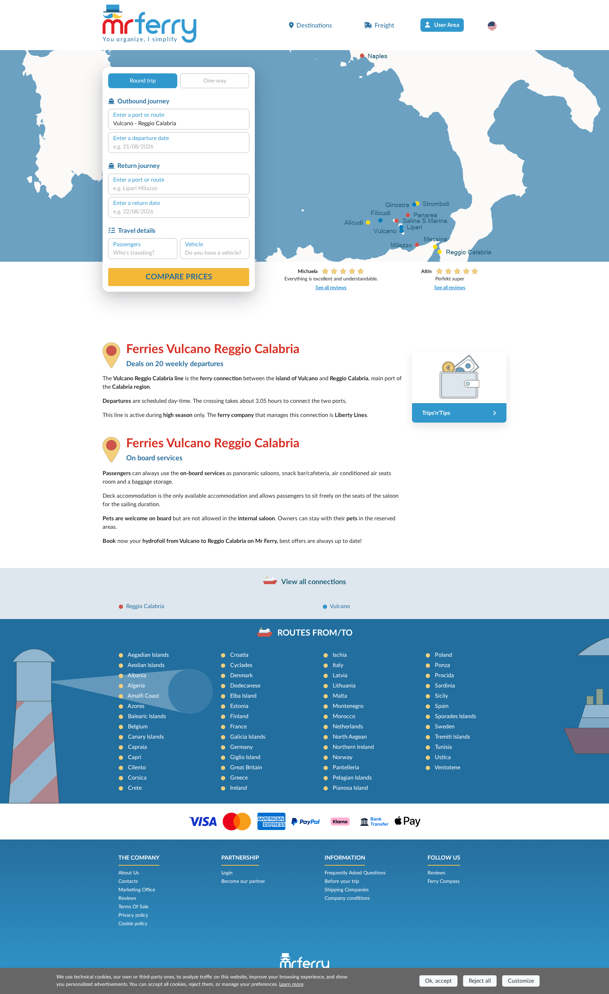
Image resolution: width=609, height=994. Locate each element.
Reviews (127, 898)
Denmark (241, 675)
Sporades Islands (455, 716)
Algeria (136, 686)
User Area (446, 25)
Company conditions (347, 898)
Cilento (137, 767)
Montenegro (348, 706)
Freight (384, 26)
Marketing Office (136, 889)
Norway (342, 757)
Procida (444, 675)
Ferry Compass (443, 881)
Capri (134, 757)
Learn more (291, 984)
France (238, 726)
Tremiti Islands (452, 737)
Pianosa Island (350, 788)
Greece (239, 778)
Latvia (340, 675)
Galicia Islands (247, 737)
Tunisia (443, 747)
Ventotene (447, 767)
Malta (340, 696)
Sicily (441, 696)
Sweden (445, 726)
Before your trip (342, 881)
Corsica (137, 778)
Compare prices (179, 277)
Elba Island (243, 696)
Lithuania (344, 686)
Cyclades (241, 665)
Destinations (314, 26)
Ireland (238, 788)
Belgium (138, 726)
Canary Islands (146, 737)
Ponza (442, 665)
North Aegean (350, 737)
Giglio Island (245, 757)
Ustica (443, 757)
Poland (443, 655)
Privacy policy (133, 915)
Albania (137, 675)
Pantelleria (346, 767)
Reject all (480, 981)
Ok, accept (438, 981)
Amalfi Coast (143, 696)
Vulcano (340, 606)
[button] (495, 25)
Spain (442, 706)
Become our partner (243, 881)
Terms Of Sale (133, 906)
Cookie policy (132, 923)
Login (227, 873)
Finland (239, 716)
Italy (338, 665)
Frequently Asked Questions (355, 873)
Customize (521, 981)
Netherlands (348, 726)
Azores (136, 706)
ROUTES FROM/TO (314, 633)
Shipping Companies (347, 889)
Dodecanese (245, 686)
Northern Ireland (353, 747)
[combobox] (178, 123)
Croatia (239, 655)
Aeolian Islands (146, 665)
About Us (128, 873)
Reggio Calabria (145, 606)
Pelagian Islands (352, 778)
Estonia (239, 706)
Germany (241, 747)
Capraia (137, 747)
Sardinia (445, 686)
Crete (135, 788)
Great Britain (246, 767)
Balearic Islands (147, 716)
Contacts (128, 881)
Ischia (340, 655)
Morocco (344, 716)
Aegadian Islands (148, 655)
